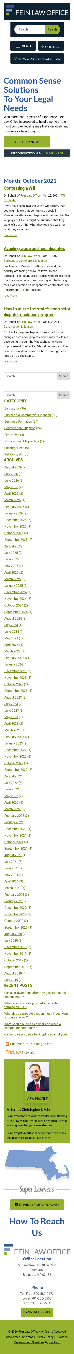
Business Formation (18, 421)
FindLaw (54, 1342)
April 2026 (11, 493)
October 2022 (13, 763)
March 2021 (12, 888)
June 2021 (11, 868)
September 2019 (16, 967)
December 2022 (15, 750)
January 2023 (13, 743)
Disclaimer (13, 1337)
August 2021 (13, 855)
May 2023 (11, 717)
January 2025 (13, 586)
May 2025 (11, 566)
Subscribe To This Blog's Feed (31, 1044)
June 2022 (11, 789)
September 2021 (16, 848)
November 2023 (15, 678)
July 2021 (11, 862)
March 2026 (12, 500)
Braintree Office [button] (37, 1312)
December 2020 (15, 908)
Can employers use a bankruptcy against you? (35, 1034)
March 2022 (12, 809)
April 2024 (11, 645)
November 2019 (15, 954)
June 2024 (11, 631)
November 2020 (15, 914)
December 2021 (15, 829)
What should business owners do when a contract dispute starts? (32, 1026)
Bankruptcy (12, 408)
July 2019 (11, 980)
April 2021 (11, 881)
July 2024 (11, 625)
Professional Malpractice (21, 441)
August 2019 (13, 973)
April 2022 (11, 802)
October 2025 (13, 533)
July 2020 (11, 940)
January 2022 (13, 822)
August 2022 (13, 776)
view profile (37, 1099)
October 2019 (13, 960)
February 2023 (14, 737)
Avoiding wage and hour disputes (34, 248)
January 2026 (13, 513)
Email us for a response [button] (39, 1204)
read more (10, 235)
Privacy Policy (44, 1337)
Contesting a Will (19, 188)
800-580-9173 (53, 153)
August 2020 (13, 934)
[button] (23, 44)
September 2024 (16, 612)
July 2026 (11, 474)
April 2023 (11, 723)
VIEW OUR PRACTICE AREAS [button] (39, 58)
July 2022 (11, 783)
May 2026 (11, 487)
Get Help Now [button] (27, 142)
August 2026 (13, 467)
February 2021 (14, 895)
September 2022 (16, 770)
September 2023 (16, 691)
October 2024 (13, 605)
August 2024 (13, 618)
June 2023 (11, 710)
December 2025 (15, 520)
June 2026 (11, 480)
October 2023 (13, 684)
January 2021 (13, 901)
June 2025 (11, 559)
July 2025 (11, 553)
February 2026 (14, 507)
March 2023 (12, 730)
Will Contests (13, 454)
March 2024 (12, 651)
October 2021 (13, 842)
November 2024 (15, 599)
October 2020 (13, 921)
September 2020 (16, 927)
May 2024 (11, 638)
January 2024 (13, 664)
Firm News (11, 435)
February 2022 (14, 816)
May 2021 (11, 875)
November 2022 (15, 756)
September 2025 (16, 540)
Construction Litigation (18, 326)
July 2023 (11, 704)
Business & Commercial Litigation (25, 260)
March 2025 (12, 579)
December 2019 (15, 947)
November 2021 (15, 835)
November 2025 (15, 526)
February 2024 (14, 658)
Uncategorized (14, 448)
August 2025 (13, 546)
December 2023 (15, 671)
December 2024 (15, 592)
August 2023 (13, 697)
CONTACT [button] (53, 46)
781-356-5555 (41, 1298)
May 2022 (11, 796)
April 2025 (11, 572)
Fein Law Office (31, 195)
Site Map (27, 1337)
